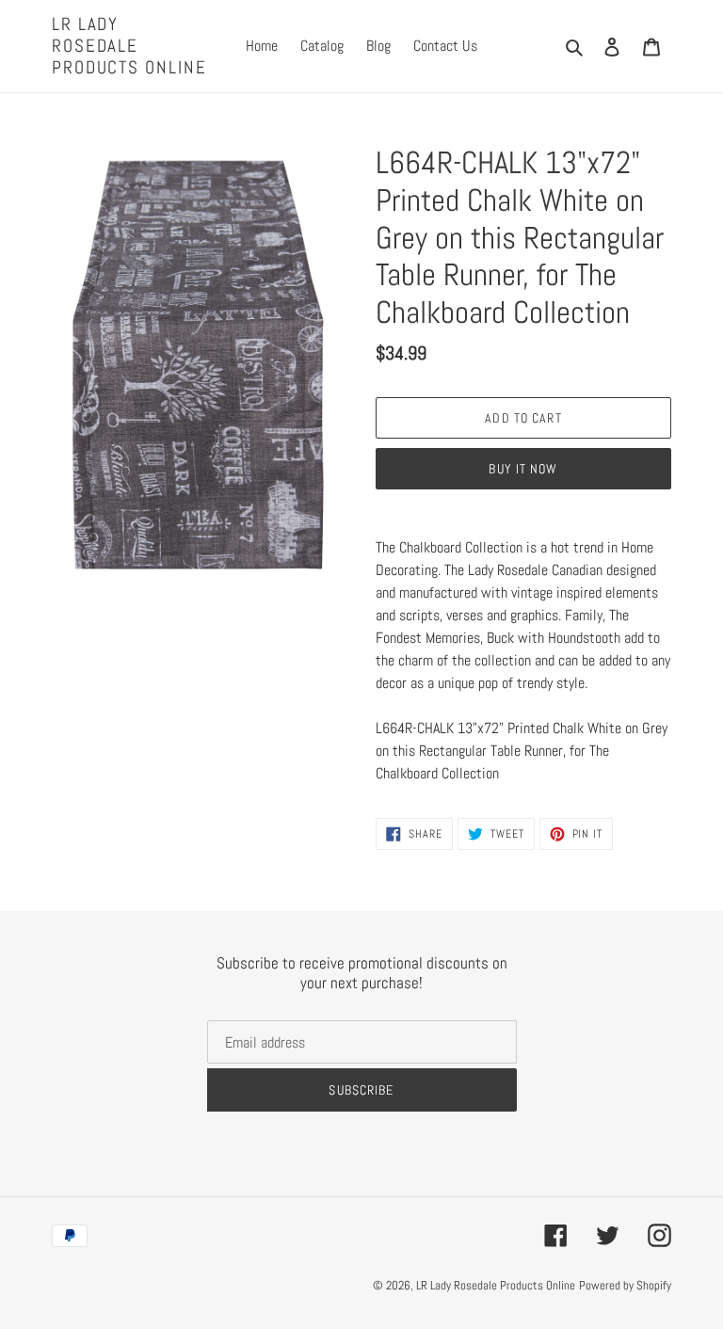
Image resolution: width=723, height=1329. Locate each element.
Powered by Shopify (625, 1285)
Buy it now (523, 468)
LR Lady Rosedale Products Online (129, 46)
